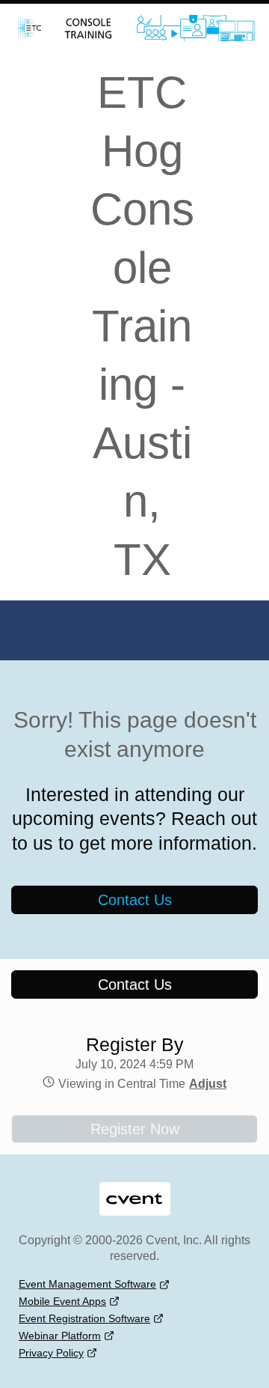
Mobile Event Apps (62, 1301)
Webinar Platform (60, 1336)
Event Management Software (87, 1284)
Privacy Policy (51, 1353)
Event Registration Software (84, 1318)
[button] (205, 1083)
